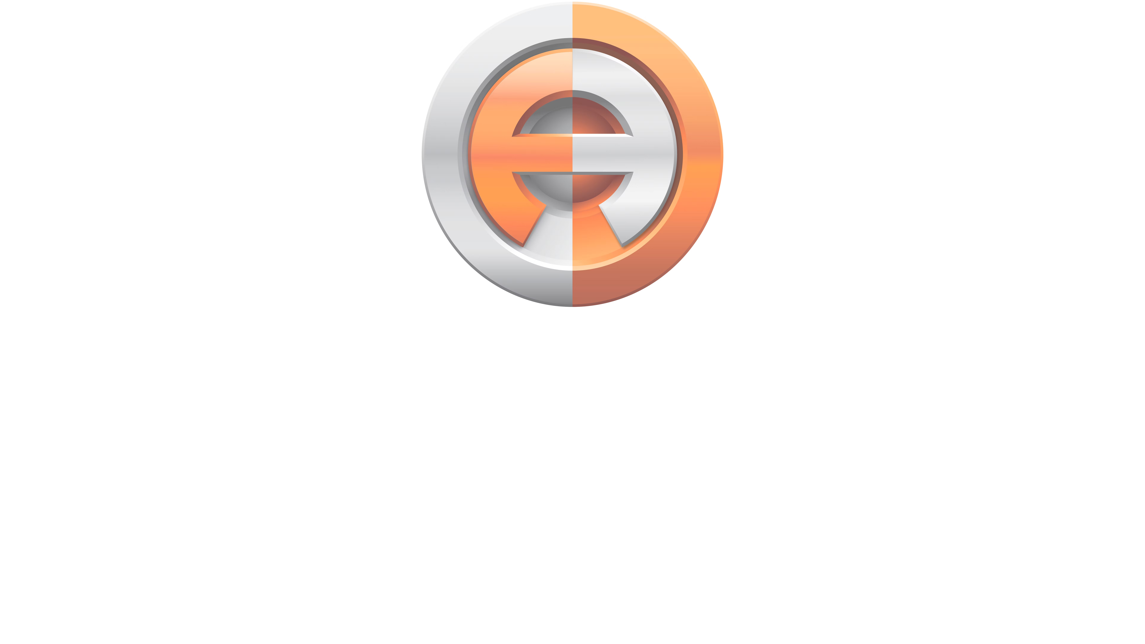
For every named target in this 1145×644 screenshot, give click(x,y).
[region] (470, 154)
